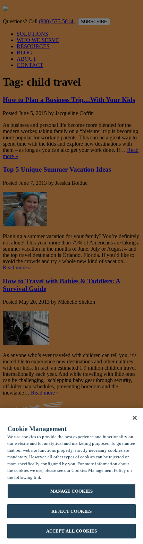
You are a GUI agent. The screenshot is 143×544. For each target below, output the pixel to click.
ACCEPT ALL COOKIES (71, 531)
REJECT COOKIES (71, 511)
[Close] (134, 417)
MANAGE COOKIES (71, 491)
